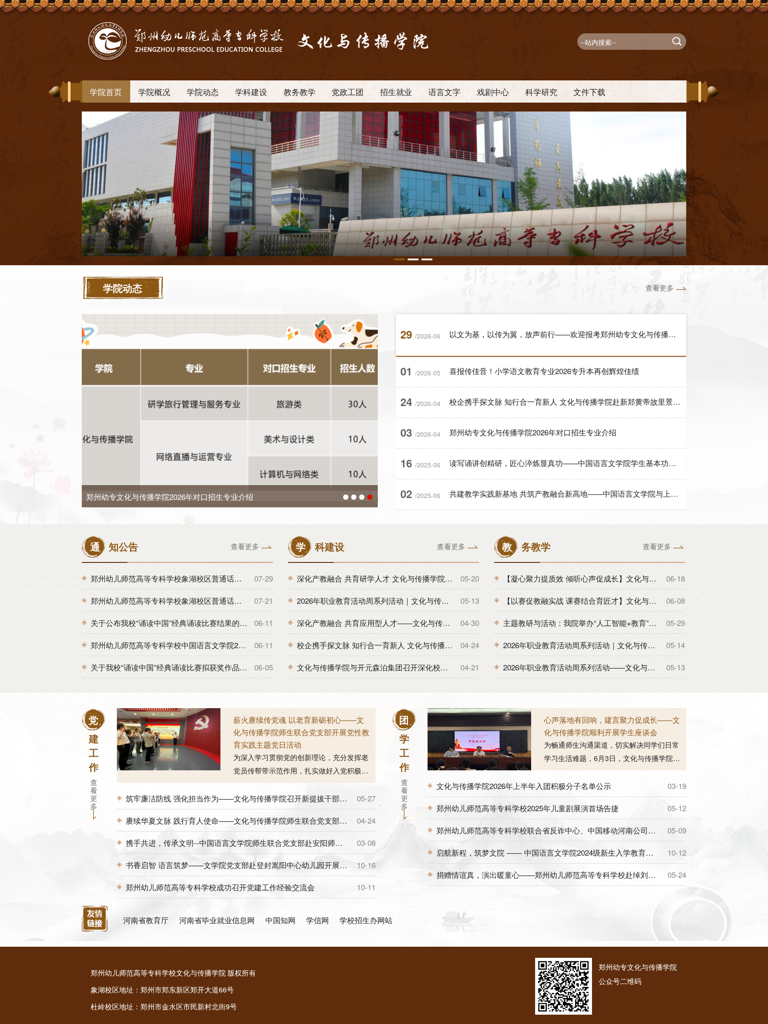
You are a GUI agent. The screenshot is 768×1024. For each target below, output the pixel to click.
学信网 (317, 919)
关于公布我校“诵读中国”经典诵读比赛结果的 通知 (174, 622)
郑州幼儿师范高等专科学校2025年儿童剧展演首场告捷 (527, 807)
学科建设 (251, 91)
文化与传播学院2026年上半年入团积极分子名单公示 (523, 785)
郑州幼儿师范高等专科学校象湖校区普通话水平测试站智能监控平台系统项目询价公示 (234, 600)
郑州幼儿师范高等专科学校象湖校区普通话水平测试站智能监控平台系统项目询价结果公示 (242, 578)
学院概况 (154, 91)
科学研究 (541, 91)
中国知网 (280, 919)
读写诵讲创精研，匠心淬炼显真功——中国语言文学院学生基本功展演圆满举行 (581, 462)
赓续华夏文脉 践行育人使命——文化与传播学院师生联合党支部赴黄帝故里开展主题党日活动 (282, 820)
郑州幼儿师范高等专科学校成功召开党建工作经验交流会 (220, 887)
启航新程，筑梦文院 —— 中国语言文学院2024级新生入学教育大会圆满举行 (563, 852)
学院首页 (106, 91)
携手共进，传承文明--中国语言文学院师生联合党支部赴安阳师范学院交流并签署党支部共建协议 (287, 842)
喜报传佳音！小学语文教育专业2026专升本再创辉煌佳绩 (544, 370)
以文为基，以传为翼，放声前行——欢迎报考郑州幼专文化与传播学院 (203, 497)
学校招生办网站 (366, 919)
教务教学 (300, 91)
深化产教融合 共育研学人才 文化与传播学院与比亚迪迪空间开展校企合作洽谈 (427, 578)
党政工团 (348, 91)
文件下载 (589, 91)
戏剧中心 (493, 91)
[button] (399, 259)
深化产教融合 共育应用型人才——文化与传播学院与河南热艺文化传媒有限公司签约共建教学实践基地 (468, 622)
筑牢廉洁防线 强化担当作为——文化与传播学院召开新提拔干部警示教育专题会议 (263, 798)
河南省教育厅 (145, 919)
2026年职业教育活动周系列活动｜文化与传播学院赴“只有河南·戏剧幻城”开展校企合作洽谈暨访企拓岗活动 (475, 600)
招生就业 (396, 91)
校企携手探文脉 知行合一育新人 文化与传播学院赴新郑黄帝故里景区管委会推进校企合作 (598, 401)
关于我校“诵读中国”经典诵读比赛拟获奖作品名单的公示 (184, 667)
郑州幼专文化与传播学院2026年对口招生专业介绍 (532, 432)
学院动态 (203, 91)
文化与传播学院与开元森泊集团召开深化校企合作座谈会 (391, 667)
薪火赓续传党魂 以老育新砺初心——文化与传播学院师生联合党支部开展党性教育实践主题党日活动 (301, 732)
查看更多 (659, 288)
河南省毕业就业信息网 (217, 919)
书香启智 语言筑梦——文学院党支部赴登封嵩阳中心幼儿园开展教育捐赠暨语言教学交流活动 (282, 864)
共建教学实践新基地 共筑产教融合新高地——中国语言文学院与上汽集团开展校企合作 (594, 493)
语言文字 (444, 91)
